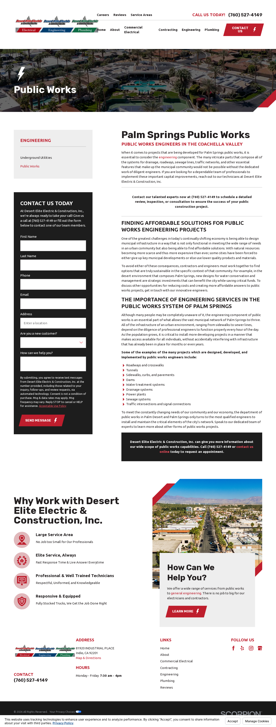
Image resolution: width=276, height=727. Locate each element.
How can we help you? (36, 353)
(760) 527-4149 (245, 14)
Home (164, 648)
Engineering (169, 674)
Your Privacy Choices (63, 711)
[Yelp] (242, 648)
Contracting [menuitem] (167, 29)
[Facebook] (233, 648)
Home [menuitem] (101, 29)
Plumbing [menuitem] (212, 29)
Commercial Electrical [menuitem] (133, 29)
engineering (168, 157)
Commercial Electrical (176, 661)
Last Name (28, 256)
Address (26, 314)
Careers (103, 15)
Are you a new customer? (38, 333)
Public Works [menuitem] (29, 166)
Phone (25, 275)
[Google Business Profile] (260, 648)
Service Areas (141, 15)
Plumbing (167, 681)
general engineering (186, 593)
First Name (28, 236)
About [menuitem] (115, 29)
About (164, 654)
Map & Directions (88, 658)
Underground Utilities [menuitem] (36, 157)
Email (24, 294)
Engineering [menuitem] (191, 29)
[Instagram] (251, 648)
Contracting (169, 668)
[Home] (57, 24)
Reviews (119, 15)
